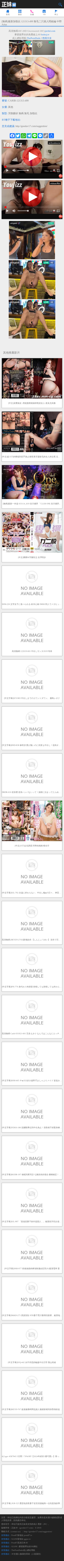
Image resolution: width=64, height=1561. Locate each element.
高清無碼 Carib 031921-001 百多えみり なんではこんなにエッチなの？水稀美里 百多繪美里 (32, 1033)
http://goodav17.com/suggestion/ (31, 126)
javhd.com (50, 31)
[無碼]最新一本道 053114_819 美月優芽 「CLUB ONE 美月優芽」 (32, 503)
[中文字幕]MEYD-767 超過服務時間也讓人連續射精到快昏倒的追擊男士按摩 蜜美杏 (32, 1409)
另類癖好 (13, 113)
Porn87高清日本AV (19, 1543)
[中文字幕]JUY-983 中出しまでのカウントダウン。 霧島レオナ (32, 698)
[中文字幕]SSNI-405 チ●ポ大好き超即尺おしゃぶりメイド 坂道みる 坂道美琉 (32, 1080)
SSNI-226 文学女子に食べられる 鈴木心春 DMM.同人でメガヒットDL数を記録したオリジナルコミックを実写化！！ (32, 604)
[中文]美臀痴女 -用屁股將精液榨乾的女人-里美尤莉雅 (32, 403)
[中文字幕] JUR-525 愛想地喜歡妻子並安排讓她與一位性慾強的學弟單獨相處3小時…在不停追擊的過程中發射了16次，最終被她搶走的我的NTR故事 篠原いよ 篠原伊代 (32, 1503)
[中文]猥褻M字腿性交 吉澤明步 (32, 557)
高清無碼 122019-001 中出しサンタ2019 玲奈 (32, 651)
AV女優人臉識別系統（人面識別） (26, 1554)
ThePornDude (33, 38)
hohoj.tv (45, 34)
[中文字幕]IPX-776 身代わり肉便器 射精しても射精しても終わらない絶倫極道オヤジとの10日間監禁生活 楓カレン (32, 987)
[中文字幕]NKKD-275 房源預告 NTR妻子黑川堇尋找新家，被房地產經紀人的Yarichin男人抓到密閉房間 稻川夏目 (32, 1315)
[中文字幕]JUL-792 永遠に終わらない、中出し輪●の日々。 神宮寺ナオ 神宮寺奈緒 (32, 893)
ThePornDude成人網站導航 (23, 1550)
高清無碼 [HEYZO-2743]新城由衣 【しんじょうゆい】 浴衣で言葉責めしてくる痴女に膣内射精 (32, 940)
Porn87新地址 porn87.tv (21, 1535)
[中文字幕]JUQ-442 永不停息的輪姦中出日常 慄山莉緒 (32, 1362)
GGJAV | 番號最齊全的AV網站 (24, 1546)
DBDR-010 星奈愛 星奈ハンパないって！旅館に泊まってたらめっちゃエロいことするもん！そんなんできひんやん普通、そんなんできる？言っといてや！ (32, 792)
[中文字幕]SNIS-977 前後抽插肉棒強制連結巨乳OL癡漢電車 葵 (32, 1268)
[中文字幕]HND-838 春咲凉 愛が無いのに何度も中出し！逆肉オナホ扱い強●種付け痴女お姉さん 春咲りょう (32, 745)
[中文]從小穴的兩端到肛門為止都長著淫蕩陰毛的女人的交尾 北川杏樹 (32, 456)
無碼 (21, 113)
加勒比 (33, 113)
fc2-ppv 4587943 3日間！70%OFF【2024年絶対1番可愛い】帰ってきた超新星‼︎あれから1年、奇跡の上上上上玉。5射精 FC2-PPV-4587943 (32, 1456)
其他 (10, 107)
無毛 (26, 113)
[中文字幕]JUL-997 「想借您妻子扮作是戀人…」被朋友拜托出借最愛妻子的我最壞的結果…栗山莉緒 (32, 1221)
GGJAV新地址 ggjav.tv (21, 1539)
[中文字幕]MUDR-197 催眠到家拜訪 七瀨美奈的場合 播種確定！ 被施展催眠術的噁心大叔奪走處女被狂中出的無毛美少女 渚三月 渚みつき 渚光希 (32, 1174)
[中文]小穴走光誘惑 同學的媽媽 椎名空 (32, 846)
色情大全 (47, 38)
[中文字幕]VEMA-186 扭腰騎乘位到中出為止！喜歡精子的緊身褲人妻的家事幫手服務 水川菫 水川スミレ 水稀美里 (32, 1127)
